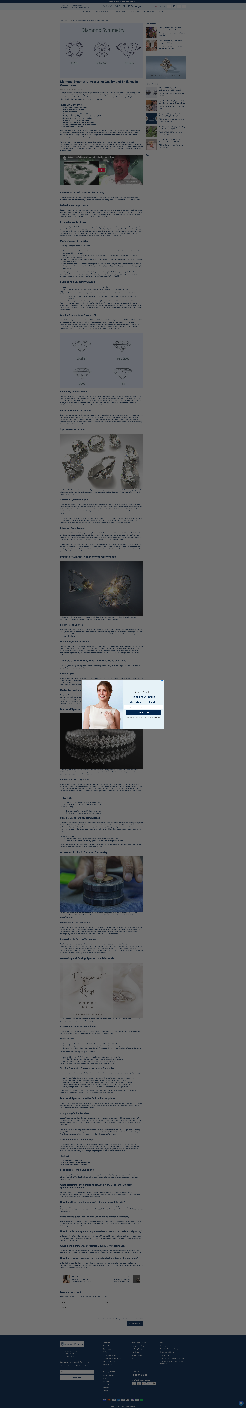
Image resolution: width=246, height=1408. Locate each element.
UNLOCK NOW (143, 713)
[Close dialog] (162, 681)
